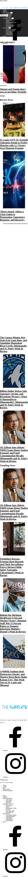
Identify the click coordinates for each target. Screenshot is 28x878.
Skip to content (3, 0)
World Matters (9, 34)
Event (4, 36)
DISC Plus (8, 16)
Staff (4, 787)
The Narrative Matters (11, 29)
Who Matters (9, 32)
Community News (7, 18)
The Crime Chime (10, 25)
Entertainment (3, 85)
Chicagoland (9, 19)
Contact (5, 786)
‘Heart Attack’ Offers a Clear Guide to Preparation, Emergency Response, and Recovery (12, 215)
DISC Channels (6, 12)
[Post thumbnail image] (14, 83)
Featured (5, 11)
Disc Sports (8, 15)
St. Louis (8, 23)
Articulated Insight (10, 30)
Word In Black (9, 33)
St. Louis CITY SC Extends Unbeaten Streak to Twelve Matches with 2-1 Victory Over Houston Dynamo (14, 143)
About (4, 785)
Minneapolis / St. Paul (11, 22)
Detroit (7, 21)
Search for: (2, 78)
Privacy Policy (6, 789)
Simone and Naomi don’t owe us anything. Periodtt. (13, 90)
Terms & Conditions (8, 790)
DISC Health (9, 14)
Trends (4, 10)
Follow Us (4, 15)
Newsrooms (6, 27)
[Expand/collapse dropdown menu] (11, 12)
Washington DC (10, 26)
